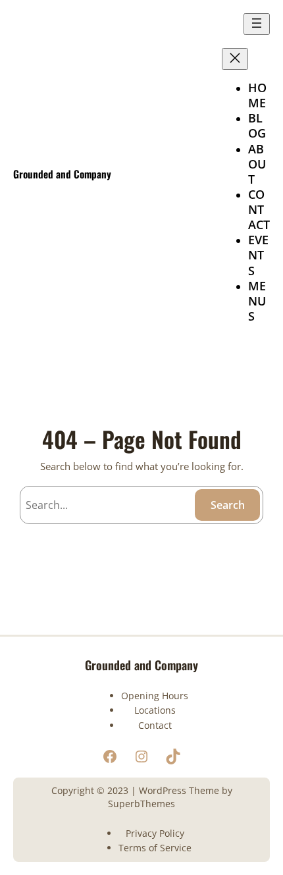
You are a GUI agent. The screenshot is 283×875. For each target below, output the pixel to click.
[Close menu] (235, 59)
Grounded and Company (62, 173)
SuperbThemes (141, 803)
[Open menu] (257, 24)
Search (228, 505)
